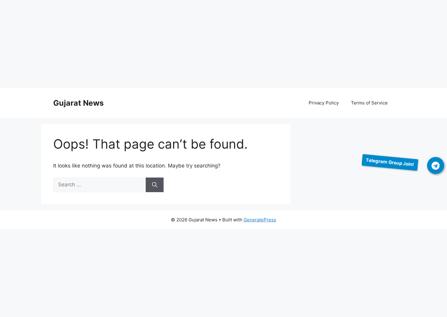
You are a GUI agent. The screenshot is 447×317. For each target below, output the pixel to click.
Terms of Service (369, 103)
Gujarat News (78, 102)
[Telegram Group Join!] (435, 165)
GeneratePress (260, 220)
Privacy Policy (324, 103)
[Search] (155, 185)
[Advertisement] (182, 45)
